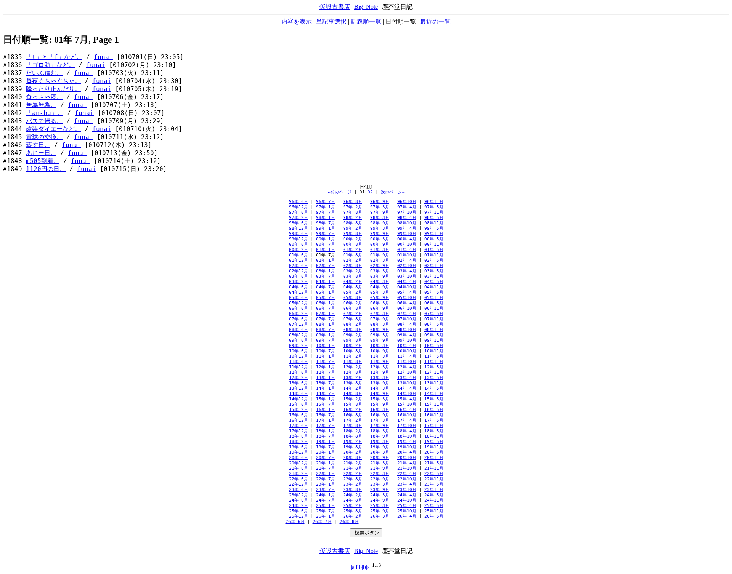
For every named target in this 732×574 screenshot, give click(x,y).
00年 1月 (325, 239)
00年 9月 (379, 244)
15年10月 (406, 404)
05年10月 (406, 297)
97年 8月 (352, 212)
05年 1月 (325, 292)
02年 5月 (433, 260)
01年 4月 (406, 249)
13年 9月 (379, 383)
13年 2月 (352, 377)
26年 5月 (433, 516)
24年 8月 (352, 500)
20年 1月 (325, 452)
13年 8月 (352, 383)
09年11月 (433, 340)
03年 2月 (352, 271)
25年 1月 (325, 505)
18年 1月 (325, 431)
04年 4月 (406, 281)
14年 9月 (379, 393)
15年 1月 (325, 399)
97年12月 (298, 217)
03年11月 (433, 276)
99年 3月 (379, 228)
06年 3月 (379, 303)
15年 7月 (325, 404)
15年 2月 (352, 399)
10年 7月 (325, 351)
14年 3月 (379, 388)
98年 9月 (379, 223)
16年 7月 (325, 415)
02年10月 (406, 265)
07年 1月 (325, 313)
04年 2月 (352, 281)
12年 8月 (352, 372)
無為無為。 (41, 105)
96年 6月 (298, 201)
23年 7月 (325, 489)
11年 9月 (379, 361)
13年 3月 (379, 377)
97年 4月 (406, 207)
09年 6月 (298, 340)
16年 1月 (325, 409)
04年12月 (298, 292)
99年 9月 (379, 233)
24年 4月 (406, 494)
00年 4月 (406, 239)
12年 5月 (433, 367)
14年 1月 (325, 388)
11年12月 (298, 367)
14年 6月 (298, 393)
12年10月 (406, 372)
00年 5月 (433, 239)
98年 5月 (433, 217)
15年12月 (298, 409)
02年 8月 (352, 265)
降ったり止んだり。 (53, 89)
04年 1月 (325, 281)
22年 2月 (352, 473)
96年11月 (433, 201)
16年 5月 (433, 409)
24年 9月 (379, 500)
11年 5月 (433, 356)
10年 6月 (298, 351)
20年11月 (433, 457)
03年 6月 (298, 276)
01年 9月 (379, 255)
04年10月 (406, 287)
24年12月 (298, 505)
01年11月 (433, 255)
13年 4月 (406, 377)
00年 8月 (352, 244)
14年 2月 (352, 388)
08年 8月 (352, 329)
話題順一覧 (366, 21)
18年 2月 (352, 431)
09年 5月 (433, 335)
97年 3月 (379, 207)
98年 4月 (406, 217)
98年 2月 (352, 217)
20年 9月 (379, 457)
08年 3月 (379, 324)
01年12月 (298, 260)
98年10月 (406, 223)
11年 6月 (298, 361)
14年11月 (433, 393)
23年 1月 (325, 484)
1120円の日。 (46, 169)
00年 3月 (379, 239)
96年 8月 (352, 201)
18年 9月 (379, 436)
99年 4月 (406, 228)
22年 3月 (379, 473)
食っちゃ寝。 (44, 97)
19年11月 (433, 446)
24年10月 (406, 500)
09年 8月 (352, 340)
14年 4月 (406, 388)
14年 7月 (325, 393)
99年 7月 (325, 233)
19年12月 (298, 452)
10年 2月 (352, 345)
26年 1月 (325, 516)
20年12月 (298, 462)
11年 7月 (325, 361)
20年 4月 (406, 452)
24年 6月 (298, 500)
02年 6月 (298, 265)
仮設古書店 (334, 6)
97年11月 (433, 212)
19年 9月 (379, 446)
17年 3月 (379, 420)
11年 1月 (325, 356)
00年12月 (298, 249)
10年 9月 (379, 351)
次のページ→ (393, 192)
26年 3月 (379, 516)
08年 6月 (298, 329)
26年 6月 (295, 521)
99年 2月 (352, 228)
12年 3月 (379, 367)
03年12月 (298, 281)
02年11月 (433, 265)
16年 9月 (379, 415)
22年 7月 (325, 478)
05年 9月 (379, 297)
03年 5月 (433, 271)
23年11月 (433, 489)
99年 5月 (433, 228)
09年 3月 (379, 335)
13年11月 (433, 383)
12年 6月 (298, 372)
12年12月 (298, 377)
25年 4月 (406, 505)
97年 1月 (325, 207)
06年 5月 (433, 303)
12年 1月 (325, 367)
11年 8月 (352, 361)
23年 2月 (352, 484)
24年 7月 (325, 500)
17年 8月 (352, 425)
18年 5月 (433, 431)
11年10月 (406, 361)
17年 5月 (433, 420)
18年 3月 (379, 431)
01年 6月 (298, 255)
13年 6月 (298, 383)
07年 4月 (406, 313)
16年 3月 (379, 409)
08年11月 (433, 329)
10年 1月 (325, 345)
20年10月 (406, 457)
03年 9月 (379, 276)
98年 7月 (325, 223)
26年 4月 (406, 516)
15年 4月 (406, 399)
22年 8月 (352, 478)
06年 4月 (406, 303)
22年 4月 (406, 473)
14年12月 (298, 399)
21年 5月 (433, 462)
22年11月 (433, 478)
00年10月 (406, 244)
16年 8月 (352, 415)
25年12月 (298, 516)
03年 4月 (406, 271)
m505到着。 (42, 161)
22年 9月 (379, 478)
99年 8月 (352, 233)
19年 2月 (352, 441)
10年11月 (433, 351)
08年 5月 (433, 324)
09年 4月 (406, 335)
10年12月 (298, 356)
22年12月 (298, 484)
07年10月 (406, 319)
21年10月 (406, 468)
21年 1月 (325, 462)
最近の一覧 (435, 21)
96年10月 (406, 201)
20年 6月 (298, 457)
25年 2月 (352, 505)
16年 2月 (352, 409)
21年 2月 (352, 462)
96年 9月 (379, 201)
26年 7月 (322, 521)
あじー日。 (41, 153)
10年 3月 (379, 345)
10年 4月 (406, 345)
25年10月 (406, 510)
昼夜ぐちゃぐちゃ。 (53, 81)
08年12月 (298, 335)
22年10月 (406, 478)
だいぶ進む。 (44, 73)
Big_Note (366, 6)
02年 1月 (325, 260)
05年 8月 (352, 297)
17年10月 (406, 425)
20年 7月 (325, 457)
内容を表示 (296, 21)
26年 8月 (349, 521)
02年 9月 (379, 265)
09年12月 (298, 345)
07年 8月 (352, 319)
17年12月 (298, 431)
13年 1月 (325, 377)
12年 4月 (406, 367)
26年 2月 (352, 516)
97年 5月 (433, 207)
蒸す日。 (38, 145)
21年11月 (433, 468)
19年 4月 (406, 441)
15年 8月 (352, 404)
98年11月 (433, 223)
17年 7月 (325, 425)
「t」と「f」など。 (54, 57)
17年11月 (433, 425)
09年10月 (406, 340)
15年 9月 (379, 404)
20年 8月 (352, 457)
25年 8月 (352, 510)
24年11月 (433, 500)
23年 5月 (433, 484)
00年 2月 (352, 239)
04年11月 (433, 287)
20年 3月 (379, 452)
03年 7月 (325, 276)
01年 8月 (352, 255)
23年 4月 (406, 484)
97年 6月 (298, 212)
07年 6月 (298, 319)
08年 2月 (352, 324)
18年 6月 (298, 436)
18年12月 (298, 441)
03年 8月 (352, 276)
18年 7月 (325, 436)
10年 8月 (352, 351)
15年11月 (433, 404)
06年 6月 (298, 308)
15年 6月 (298, 404)
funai (103, 57)
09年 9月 (379, 340)
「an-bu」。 (44, 113)
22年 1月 (325, 473)
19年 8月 (352, 446)
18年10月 (406, 436)
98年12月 (298, 228)
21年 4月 (406, 462)
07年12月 (298, 324)
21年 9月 (379, 468)
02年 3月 (379, 260)
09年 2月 (352, 335)
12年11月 (433, 372)
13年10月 (406, 383)
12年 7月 (325, 372)
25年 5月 (433, 505)
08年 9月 (379, 329)
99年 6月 (298, 233)
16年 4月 (406, 409)
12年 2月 (352, 367)
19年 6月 (298, 446)
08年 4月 (406, 324)
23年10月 (406, 489)
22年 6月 (298, 478)
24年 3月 (379, 494)
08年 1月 (325, 324)
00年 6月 (298, 244)
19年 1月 (325, 441)
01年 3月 (379, 249)
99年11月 (433, 233)
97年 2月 (352, 207)
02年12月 (298, 271)
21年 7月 (325, 468)
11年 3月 (379, 356)
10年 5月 (433, 345)
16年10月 (406, 415)
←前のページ (340, 192)
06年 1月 (325, 303)
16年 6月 (298, 415)
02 (370, 192)
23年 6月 (298, 489)
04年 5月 (433, 281)
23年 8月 (352, 489)
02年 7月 (325, 265)
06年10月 (406, 308)
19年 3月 (379, 441)
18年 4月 (406, 431)
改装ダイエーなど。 (53, 129)
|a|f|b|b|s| (361, 567)
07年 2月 (352, 313)
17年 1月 (325, 420)
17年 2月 (352, 420)
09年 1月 (325, 335)
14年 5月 (433, 388)
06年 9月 (379, 308)
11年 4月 (406, 356)
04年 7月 (325, 287)
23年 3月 (379, 484)
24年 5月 (433, 494)
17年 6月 (298, 425)
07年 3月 (379, 313)
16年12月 (298, 420)
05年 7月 (325, 297)
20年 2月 (352, 452)
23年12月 (298, 494)
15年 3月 (379, 399)
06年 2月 (352, 303)
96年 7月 (325, 201)
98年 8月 (352, 223)
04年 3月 (379, 281)
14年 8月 (352, 393)
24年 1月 (325, 494)
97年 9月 (379, 212)
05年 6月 (298, 297)
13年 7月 (325, 383)
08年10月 (406, 329)
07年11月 (433, 319)
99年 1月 (325, 228)
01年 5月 (433, 249)
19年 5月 (433, 441)
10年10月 (406, 351)
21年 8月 (352, 468)
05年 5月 (433, 292)
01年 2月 (352, 249)
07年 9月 (379, 319)
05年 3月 (379, 292)
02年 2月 (352, 260)
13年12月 (298, 388)
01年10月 (406, 255)
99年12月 (298, 239)
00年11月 (433, 244)
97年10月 (406, 212)
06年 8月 (352, 308)
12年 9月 (379, 372)
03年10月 (406, 276)
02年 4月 (406, 260)
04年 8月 (352, 287)
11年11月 (433, 361)
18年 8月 (352, 436)
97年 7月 (325, 212)
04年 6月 (298, 287)
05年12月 (298, 303)
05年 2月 (352, 292)
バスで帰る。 (44, 121)
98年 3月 (379, 217)
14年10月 (406, 393)
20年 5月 (433, 452)
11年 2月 (352, 356)
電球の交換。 (44, 137)
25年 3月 (379, 505)
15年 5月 (433, 399)
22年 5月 (433, 473)
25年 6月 (298, 510)
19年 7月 (325, 446)
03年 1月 (325, 271)
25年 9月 (379, 510)
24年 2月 (352, 494)
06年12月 (298, 313)
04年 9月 (379, 287)
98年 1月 (325, 217)
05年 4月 (406, 292)
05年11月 (433, 297)
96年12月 (298, 207)
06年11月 (433, 308)
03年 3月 (379, 271)
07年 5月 (433, 313)
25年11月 (433, 510)
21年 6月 (298, 468)
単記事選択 (331, 21)
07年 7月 (325, 319)
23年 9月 (379, 489)
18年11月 (433, 436)
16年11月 (433, 415)
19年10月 (406, 446)
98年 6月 (298, 223)
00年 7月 (325, 244)
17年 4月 (406, 420)
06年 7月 (325, 308)
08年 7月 (325, 329)
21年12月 (298, 473)
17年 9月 (379, 425)
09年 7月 (325, 340)
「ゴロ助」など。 (50, 65)
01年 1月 (325, 249)
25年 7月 (325, 510)
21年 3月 (379, 462)
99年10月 (406, 233)
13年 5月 (433, 377)
